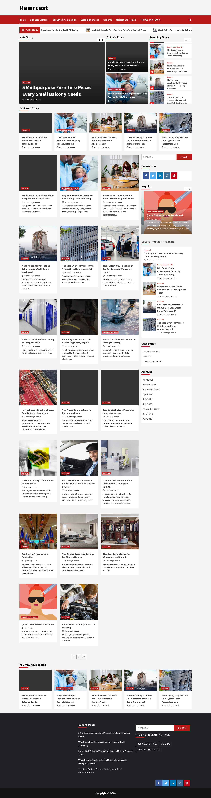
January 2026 (149, 384)
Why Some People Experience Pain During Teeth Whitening (59, 90)
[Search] (190, 19)
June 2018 (148, 413)
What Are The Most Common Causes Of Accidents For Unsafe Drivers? (78, 483)
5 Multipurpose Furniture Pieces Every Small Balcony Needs (34, 140)
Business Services (39, 19)
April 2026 (148, 379)
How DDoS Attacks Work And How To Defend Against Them (87, 30)
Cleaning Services (90, 19)
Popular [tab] (156, 241)
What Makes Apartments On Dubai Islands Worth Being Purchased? (158, 30)
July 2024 (147, 399)
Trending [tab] (169, 241)
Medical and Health (126, 19)
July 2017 (147, 418)
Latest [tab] (145, 241)
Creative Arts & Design (64, 19)
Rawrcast (33, 7)
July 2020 (147, 404)
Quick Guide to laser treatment (38, 624)
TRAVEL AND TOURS (150, 19)
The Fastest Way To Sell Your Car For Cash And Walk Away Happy (118, 269)
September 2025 (151, 389)
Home (22, 19)
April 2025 (148, 394)
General (107, 19)
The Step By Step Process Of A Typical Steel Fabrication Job (177, 98)
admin (38, 99)
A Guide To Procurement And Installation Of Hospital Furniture (117, 483)
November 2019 (151, 409)
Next (84, 656)
